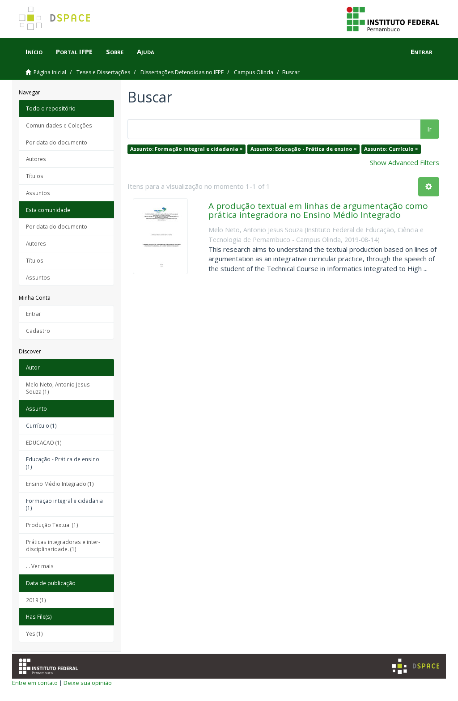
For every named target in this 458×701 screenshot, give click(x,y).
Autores (36, 158)
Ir (429, 128)
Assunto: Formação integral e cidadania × (186, 148)
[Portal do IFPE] (393, 18)
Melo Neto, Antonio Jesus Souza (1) (58, 388)
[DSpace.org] (415, 666)
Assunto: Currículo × (391, 148)
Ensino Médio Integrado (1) (60, 483)
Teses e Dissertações (103, 72)
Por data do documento (56, 142)
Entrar (33, 313)
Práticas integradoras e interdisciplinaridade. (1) (63, 545)
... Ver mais (40, 565)
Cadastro (38, 330)
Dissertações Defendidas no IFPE (182, 72)
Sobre (114, 51)
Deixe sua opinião (88, 683)
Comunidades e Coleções (59, 125)
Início (33, 51)
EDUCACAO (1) (44, 442)
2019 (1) (36, 599)
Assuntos (38, 192)
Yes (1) (34, 633)
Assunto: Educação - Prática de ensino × (303, 148)
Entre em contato (35, 683)
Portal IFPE (74, 51)
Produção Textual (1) (52, 524)
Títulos (34, 175)
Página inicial (50, 72)
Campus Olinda (253, 72)
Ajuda (145, 51)
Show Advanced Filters (404, 162)
